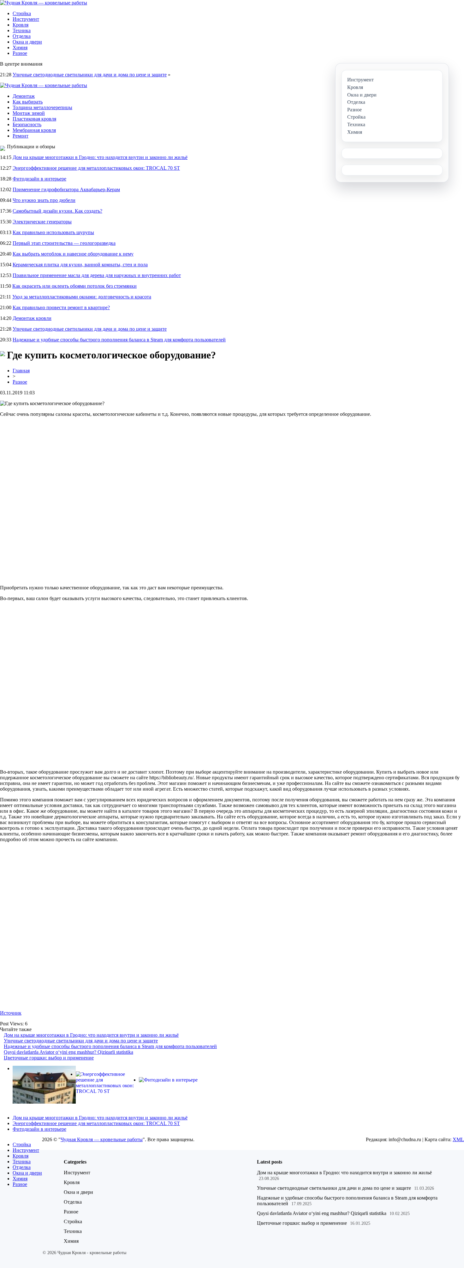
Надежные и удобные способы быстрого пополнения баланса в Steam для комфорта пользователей (119, 339)
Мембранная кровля (34, 130)
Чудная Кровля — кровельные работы (102, 1139)
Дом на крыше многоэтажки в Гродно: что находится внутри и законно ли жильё (100, 157)
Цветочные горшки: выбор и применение (49, 1057)
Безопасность (27, 124)
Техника (22, 30)
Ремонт (20, 136)
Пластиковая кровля (34, 118)
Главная (21, 370)
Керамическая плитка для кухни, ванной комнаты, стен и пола (80, 264)
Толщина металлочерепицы (42, 107)
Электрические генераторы (42, 221)
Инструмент (26, 19)
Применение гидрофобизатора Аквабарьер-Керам (66, 189)
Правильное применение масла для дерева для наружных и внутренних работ (97, 275)
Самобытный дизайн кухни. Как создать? (57, 211)
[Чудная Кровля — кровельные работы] (43, 2)
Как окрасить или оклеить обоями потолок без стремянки (74, 286)
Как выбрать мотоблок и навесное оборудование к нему (73, 254)
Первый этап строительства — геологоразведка (64, 243)
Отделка (22, 36)
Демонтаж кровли (32, 318)
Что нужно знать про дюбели (44, 200)
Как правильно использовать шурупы (53, 232)
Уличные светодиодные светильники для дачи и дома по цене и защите (90, 74)
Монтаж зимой (29, 113)
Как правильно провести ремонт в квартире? (61, 307)
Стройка (22, 13)
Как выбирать (28, 101)
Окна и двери (27, 41)
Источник (10, 1013)
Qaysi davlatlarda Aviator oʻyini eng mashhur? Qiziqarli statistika (68, 1052)
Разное (20, 53)
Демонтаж (24, 96)
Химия (20, 47)
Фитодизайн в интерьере (39, 178)
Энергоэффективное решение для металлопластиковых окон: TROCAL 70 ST (96, 168)
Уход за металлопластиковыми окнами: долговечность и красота (81, 296)
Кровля (20, 24)
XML (458, 1139)
